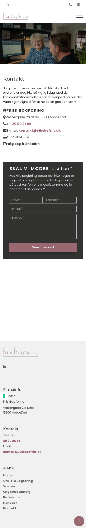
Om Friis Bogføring (18, 480)
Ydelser (9, 486)
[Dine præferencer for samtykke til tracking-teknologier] (4, 396)
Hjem (7, 475)
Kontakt (9, 508)
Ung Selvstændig (16, 491)
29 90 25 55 (21, 123)
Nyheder (10, 502)
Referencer (12, 497)
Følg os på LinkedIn (23, 143)
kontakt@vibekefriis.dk (40, 130)
